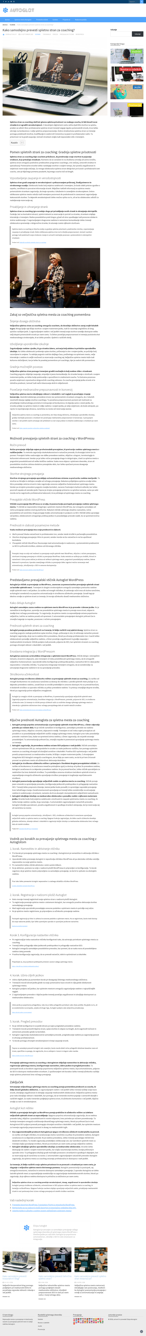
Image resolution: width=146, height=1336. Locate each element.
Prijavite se (66, 20)
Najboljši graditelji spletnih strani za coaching (33, 242)
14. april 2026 (80, 1282)
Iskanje (113, 29)
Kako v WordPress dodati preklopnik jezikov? (25, 966)
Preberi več (6, 1296)
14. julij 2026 (8, 1282)
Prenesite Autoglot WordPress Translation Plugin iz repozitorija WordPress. (43, 1204)
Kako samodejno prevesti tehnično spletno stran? (55, 1277)
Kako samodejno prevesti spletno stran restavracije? (90, 1277)
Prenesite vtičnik (42, 20)
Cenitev (55, 20)
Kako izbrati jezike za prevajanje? (22, 1012)
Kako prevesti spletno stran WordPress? (32, 570)
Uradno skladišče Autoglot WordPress (23, 886)
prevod (55, 34)
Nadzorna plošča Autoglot (19, 926)
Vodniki (37, 34)
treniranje (47, 34)
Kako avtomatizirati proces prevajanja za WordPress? (35, 710)
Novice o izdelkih (43, 1323)
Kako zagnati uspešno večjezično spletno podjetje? (35, 428)
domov (7, 20)
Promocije (41, 1329)
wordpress (80, 34)
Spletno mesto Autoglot (23, 20)
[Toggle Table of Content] (21, 142)
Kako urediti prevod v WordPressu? (22, 1055)
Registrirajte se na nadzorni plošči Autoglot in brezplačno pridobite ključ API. (44, 1207)
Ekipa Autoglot (11, 34)
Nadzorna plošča (81, 20)
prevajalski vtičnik (67, 34)
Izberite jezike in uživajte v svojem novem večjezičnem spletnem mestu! (42, 1210)
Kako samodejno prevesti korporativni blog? (15, 1277)
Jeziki (40, 1326)
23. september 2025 (26, 34)
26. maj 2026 (44, 1282)
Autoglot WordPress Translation (28, 829)
